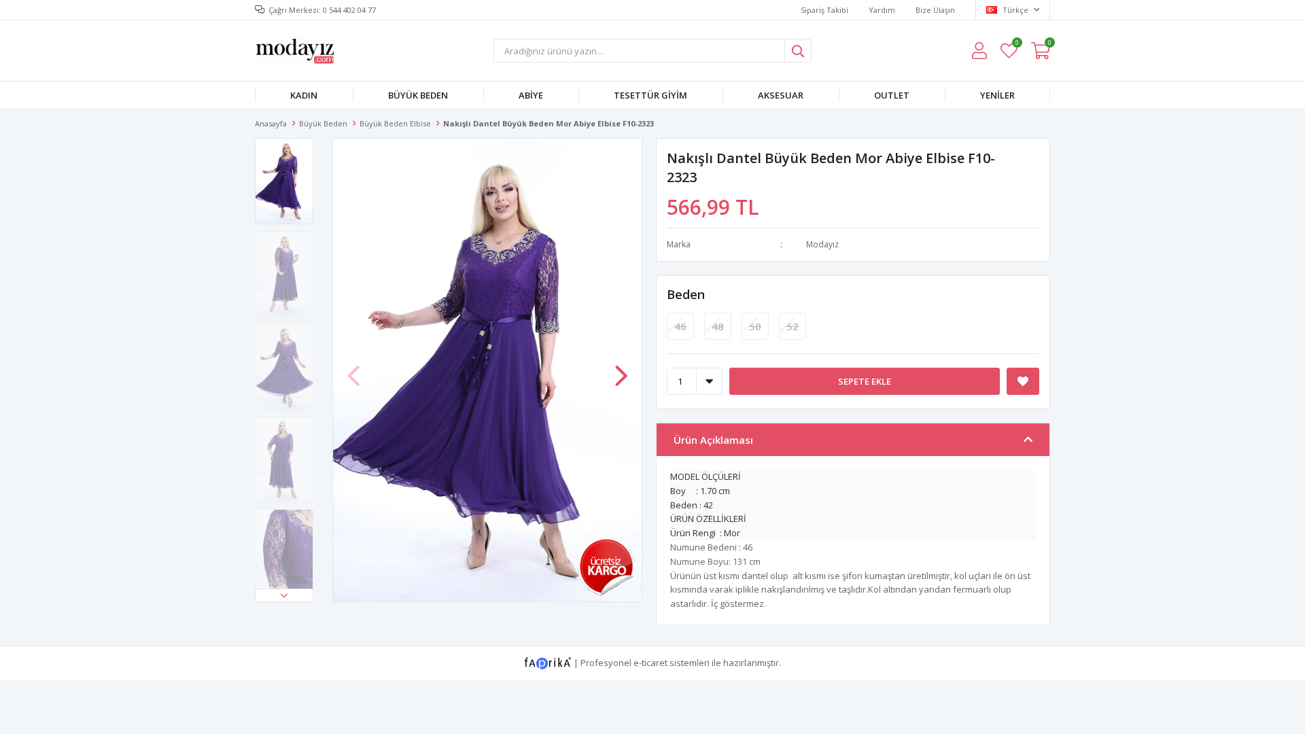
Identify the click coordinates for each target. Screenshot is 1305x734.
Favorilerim (1016, 44)
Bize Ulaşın (935, 10)
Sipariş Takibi (824, 10)
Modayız (822, 244)
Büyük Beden (418, 95)
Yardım (882, 10)
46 (680, 326)
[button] (284, 595)
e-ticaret (650, 662)
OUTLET (891, 95)
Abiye (531, 95)
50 (755, 326)
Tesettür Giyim (650, 95)
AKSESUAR (780, 95)
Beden (686, 294)
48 (718, 326)
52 (792, 326)
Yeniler (997, 95)
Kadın (303, 95)
